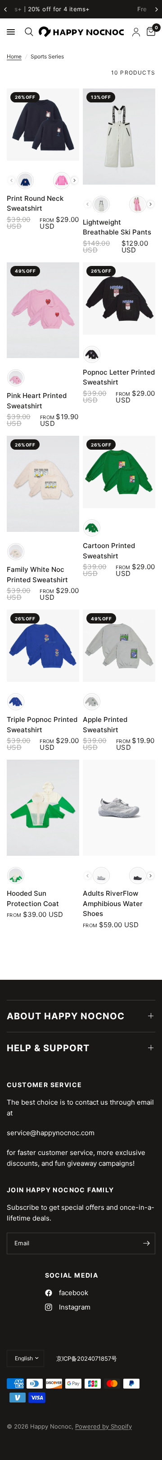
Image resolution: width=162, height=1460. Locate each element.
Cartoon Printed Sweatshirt (109, 550)
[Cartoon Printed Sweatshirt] (119, 472)
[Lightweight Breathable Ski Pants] (119, 136)
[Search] (27, 32)
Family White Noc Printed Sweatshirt (37, 574)
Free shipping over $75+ (82, 9)
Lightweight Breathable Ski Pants (117, 227)
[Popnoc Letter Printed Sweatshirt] (119, 298)
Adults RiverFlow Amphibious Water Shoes (113, 903)
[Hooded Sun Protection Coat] (43, 808)
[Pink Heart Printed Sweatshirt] (43, 310)
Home (14, 56)
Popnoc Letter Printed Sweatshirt (119, 377)
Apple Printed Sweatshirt (105, 724)
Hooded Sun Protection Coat (33, 898)
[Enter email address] (146, 1243)
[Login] (136, 31)
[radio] (25, 180)
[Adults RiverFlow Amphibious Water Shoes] (119, 808)
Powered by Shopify (103, 1426)
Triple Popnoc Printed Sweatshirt (42, 724)
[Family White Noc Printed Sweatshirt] (43, 484)
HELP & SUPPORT (48, 1048)
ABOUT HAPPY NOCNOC (66, 1016)
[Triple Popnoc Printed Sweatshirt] (43, 646)
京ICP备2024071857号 (86, 1358)
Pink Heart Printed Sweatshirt (37, 400)
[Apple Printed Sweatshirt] (119, 646)
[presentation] (74, 180)
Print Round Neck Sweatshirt (35, 203)
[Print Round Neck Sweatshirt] (43, 124)
